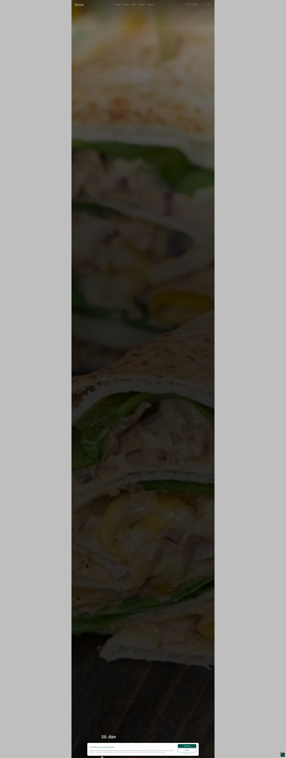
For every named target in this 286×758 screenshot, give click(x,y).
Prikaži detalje (187, 753)
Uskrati (187, 750)
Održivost (151, 4)
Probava (126, 4)
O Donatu (118, 4)
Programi (142, 4)
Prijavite (195, 5)
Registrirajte (189, 5)
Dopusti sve (187, 746)
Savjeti (134, 4)
